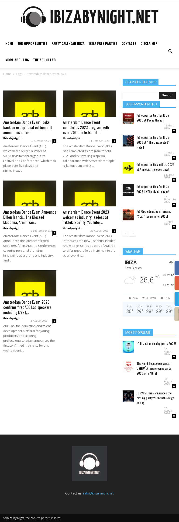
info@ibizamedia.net (98, 493)
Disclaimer (149, 43)
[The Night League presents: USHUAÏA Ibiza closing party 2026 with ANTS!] (128, 366)
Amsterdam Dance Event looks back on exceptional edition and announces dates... (27, 127)
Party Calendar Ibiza (68, 43)
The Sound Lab (44, 59)
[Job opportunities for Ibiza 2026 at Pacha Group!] (128, 118)
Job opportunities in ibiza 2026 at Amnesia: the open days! (155, 167)
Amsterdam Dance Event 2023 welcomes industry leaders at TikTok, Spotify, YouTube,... (86, 217)
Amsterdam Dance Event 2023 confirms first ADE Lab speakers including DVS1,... (27, 307)
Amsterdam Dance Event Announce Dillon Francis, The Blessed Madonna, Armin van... (29, 217)
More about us (17, 59)
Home (9, 43)
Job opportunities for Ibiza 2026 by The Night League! (153, 189)
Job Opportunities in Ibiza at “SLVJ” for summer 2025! (154, 214)
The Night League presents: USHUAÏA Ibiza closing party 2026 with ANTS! (154, 368)
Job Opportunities (32, 43)
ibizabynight (12, 138)
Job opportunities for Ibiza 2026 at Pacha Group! (153, 117)
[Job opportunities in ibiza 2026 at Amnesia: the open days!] (128, 168)
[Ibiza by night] (89, 16)
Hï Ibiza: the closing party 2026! (156, 343)
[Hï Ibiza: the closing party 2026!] (128, 347)
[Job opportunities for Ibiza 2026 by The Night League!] (128, 190)
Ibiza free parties (103, 43)
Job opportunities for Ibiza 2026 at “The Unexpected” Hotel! (153, 142)
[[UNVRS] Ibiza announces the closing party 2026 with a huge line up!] (128, 396)
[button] (170, 51)
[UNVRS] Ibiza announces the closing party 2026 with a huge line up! (155, 397)
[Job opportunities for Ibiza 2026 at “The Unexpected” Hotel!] (128, 140)
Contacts (128, 43)
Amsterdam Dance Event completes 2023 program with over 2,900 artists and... (86, 127)
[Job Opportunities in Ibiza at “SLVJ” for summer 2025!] (128, 214)
